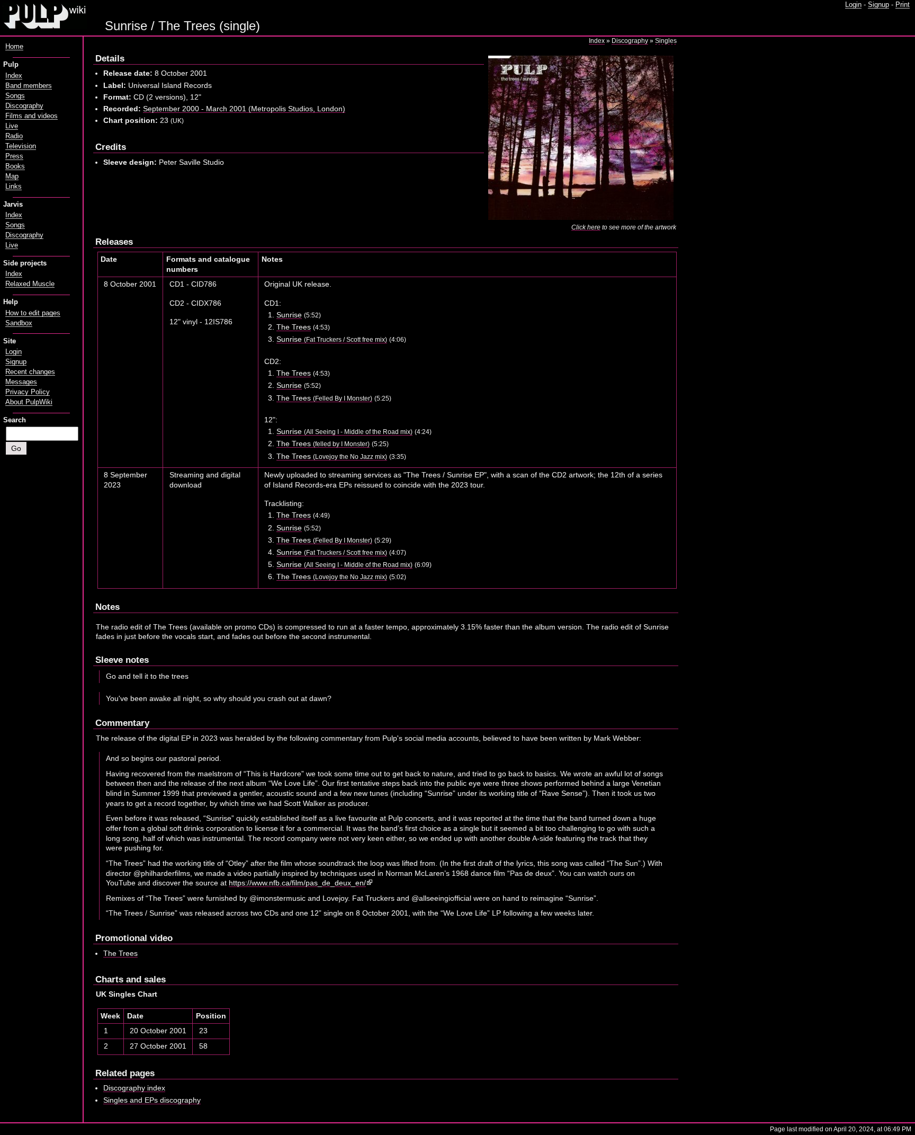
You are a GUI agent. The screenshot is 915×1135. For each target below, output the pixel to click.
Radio (14, 136)
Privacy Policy (27, 392)
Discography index (134, 1088)
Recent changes (30, 372)
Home (14, 46)
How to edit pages (32, 313)
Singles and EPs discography (152, 1100)
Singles (666, 41)
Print (902, 4)
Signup (878, 4)
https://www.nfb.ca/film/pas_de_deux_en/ (297, 883)
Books (15, 166)
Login (853, 4)
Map (12, 176)
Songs (15, 96)
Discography (630, 41)
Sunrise (289, 315)
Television (20, 146)
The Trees (293, 327)
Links (13, 186)
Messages (21, 382)
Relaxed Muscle (30, 284)
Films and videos (31, 116)
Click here (585, 227)
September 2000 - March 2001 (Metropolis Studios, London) (244, 108)
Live (11, 126)
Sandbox (18, 323)
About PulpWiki (28, 402)
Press (14, 156)
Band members (28, 86)
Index (597, 41)
